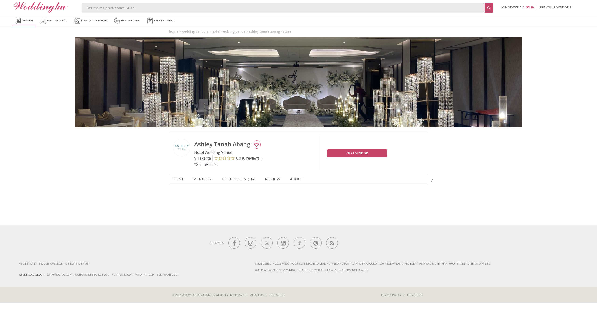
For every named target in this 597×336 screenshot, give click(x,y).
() (249, 158)
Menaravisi (237, 295)
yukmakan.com (167, 274)
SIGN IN (529, 7)
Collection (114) (239, 179)
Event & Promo (164, 20)
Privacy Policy (391, 295)
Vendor (27, 20)
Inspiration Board (93, 20)
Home (178, 179)
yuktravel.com (122, 274)
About (296, 179)
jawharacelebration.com (92, 274)
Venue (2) (203, 179)
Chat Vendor (357, 153)
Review (273, 179)
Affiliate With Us (76, 263)
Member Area (27, 263)
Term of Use (415, 295)
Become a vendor (51, 263)
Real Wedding (130, 20)
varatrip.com (144, 274)
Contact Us (277, 295)
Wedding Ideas (56, 20)
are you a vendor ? (555, 7)
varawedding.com (59, 274)
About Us (256, 295)
